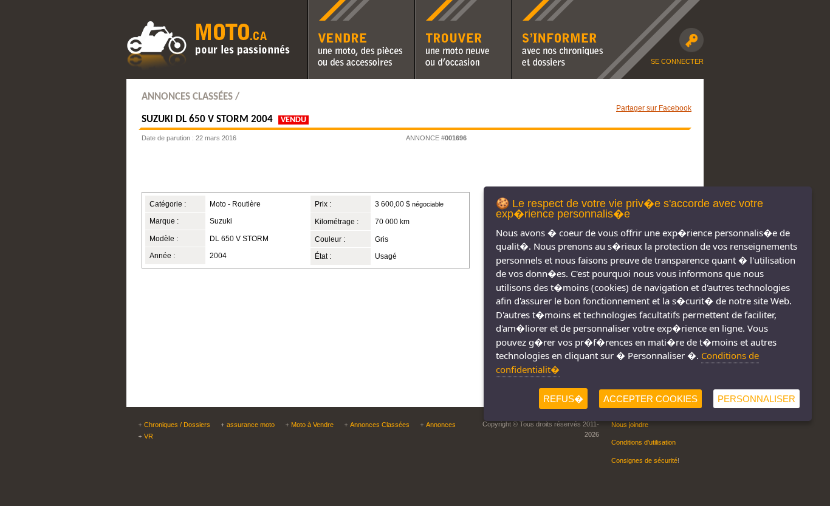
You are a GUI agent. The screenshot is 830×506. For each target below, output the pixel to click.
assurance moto (251, 424)
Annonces (441, 424)
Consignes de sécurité (644, 460)
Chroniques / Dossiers (177, 424)
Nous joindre (629, 424)
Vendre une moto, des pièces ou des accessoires (360, 8)
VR (148, 436)
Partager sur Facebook (653, 108)
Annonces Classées (380, 424)
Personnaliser (756, 399)
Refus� (563, 399)
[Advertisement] (290, 170)
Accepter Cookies (650, 399)
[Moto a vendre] (208, 69)
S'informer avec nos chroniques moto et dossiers (557, 8)
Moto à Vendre (312, 424)
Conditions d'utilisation (643, 442)
